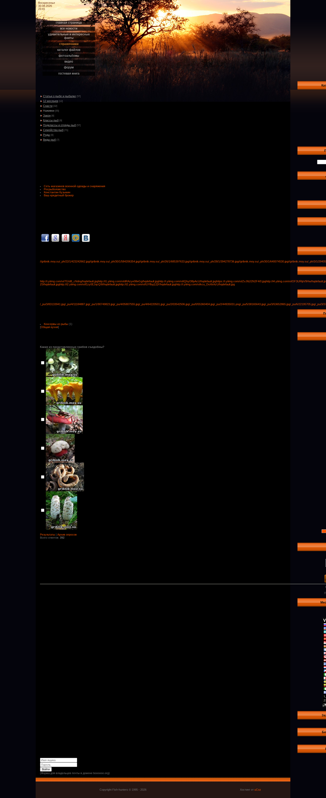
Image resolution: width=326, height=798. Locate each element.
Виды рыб (49, 139)
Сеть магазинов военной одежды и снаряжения (74, 186)
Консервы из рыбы (56, 324)
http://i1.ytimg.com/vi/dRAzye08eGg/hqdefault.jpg (128, 281)
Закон (47, 115)
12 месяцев (50, 100)
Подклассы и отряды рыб (59, 125)
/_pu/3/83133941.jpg (52, 304)
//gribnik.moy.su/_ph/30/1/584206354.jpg (114, 261)
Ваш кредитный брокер (59, 195)
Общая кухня (49, 327)
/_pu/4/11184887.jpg (77, 304)
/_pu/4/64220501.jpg (151, 304)
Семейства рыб (53, 129)
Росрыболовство (55, 189)
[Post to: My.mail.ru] (76, 237)
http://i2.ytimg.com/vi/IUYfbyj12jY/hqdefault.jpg (147, 284)
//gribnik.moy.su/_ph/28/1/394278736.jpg (214, 261)
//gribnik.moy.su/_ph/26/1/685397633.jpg (164, 261)
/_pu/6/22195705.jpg (302, 304)
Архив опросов (67, 534)
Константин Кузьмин (57, 192)
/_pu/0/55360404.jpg (201, 304)
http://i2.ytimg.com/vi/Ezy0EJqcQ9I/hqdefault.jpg (89, 284)
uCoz (257, 789)
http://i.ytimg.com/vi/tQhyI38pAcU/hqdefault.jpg (187, 281)
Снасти (47, 105)
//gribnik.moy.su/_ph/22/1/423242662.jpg (65, 261)
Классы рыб (51, 120)
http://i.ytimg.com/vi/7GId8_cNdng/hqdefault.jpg (69, 281)
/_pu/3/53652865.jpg (277, 304)
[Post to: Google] (55, 237)
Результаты (47, 534)
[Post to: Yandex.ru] (65, 237)
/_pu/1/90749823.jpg (101, 304)
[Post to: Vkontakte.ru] (86, 237)
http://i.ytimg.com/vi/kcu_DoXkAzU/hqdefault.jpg (205, 284)
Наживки (48, 110)
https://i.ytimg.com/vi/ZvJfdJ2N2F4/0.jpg (241, 281)
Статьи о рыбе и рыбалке (59, 96)
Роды (46, 134)
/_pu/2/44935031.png (227, 304)
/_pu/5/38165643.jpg (252, 304)
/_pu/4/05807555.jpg (126, 304)
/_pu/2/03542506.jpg (176, 304)
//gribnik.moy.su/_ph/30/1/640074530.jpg (263, 261)
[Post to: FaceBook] (45, 237)
